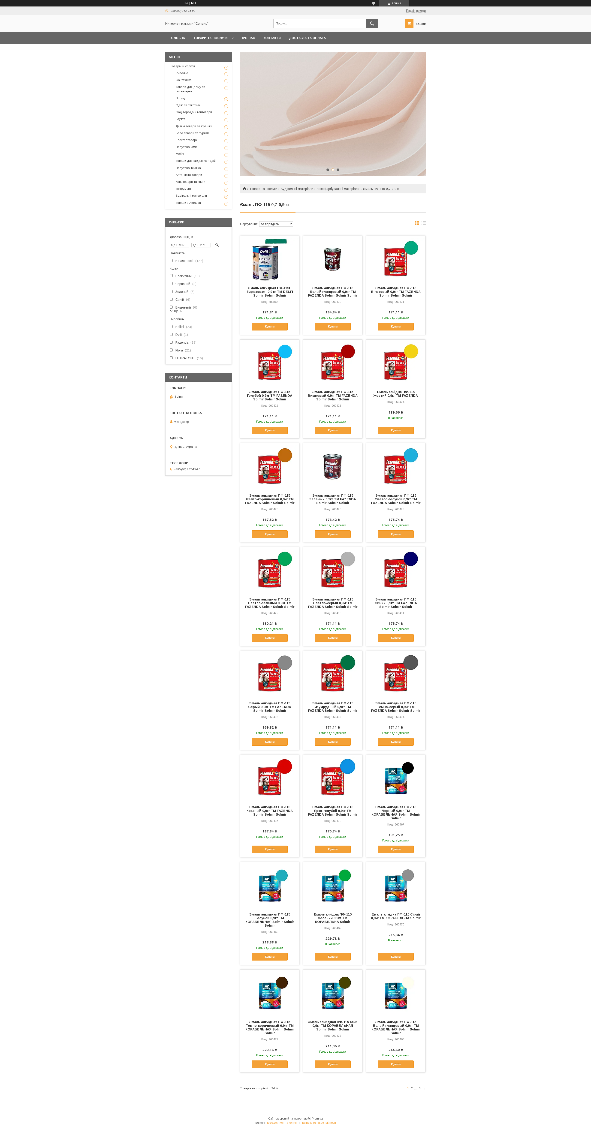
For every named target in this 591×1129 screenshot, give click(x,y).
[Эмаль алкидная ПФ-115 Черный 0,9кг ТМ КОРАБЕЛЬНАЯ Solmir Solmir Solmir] (395, 778)
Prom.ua (317, 1118)
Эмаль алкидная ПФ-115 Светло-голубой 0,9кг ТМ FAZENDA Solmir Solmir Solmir (396, 499)
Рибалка (182, 73)
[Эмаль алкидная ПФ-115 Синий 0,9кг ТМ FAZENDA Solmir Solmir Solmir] (395, 570)
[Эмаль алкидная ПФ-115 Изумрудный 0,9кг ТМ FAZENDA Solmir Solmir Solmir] (332, 674)
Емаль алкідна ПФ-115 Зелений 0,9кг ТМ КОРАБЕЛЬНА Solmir (333, 918)
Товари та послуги (210, 38)
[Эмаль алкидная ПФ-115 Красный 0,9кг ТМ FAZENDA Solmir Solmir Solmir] (269, 778)
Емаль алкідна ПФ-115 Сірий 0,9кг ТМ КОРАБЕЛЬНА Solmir (396, 916)
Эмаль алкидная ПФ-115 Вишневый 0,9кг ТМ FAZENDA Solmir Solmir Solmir (333, 395)
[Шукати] (372, 23)
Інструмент (183, 188)
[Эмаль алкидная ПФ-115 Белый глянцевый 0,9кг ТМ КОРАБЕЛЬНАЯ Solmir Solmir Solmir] (395, 993)
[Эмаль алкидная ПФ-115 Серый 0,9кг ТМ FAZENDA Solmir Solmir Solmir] (269, 674)
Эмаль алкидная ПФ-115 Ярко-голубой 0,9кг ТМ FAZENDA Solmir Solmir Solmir (333, 810)
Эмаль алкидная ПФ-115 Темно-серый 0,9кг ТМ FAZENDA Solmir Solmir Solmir (396, 706)
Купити (269, 326)
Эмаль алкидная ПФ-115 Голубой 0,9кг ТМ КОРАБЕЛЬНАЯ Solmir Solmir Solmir (269, 920)
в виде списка (424, 224)
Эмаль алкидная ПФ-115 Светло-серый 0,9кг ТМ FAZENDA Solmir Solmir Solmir (333, 603)
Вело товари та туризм (192, 133)
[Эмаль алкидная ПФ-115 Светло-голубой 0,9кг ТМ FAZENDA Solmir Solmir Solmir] (395, 466)
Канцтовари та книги (190, 181)
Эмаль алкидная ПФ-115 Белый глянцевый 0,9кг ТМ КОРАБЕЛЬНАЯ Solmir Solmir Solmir (395, 1027)
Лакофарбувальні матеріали (338, 189)
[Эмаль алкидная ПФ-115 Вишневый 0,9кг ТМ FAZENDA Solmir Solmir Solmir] (332, 363)
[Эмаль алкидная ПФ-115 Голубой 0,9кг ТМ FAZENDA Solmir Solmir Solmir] (269, 363)
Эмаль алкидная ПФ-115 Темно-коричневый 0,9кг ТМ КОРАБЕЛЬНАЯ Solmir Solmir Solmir (269, 1027)
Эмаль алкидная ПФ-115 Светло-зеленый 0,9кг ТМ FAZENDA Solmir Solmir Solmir (270, 603)
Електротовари (187, 140)
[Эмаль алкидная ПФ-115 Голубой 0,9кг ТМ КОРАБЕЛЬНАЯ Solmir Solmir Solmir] (269, 885)
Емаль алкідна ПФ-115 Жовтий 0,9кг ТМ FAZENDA (396, 393)
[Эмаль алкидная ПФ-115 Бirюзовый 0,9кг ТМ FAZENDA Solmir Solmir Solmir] (395, 259)
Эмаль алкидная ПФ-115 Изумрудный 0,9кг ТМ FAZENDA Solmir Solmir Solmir (333, 706)
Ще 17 (178, 311)
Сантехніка (184, 80)
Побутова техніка (188, 168)
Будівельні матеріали (297, 189)
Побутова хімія (186, 147)
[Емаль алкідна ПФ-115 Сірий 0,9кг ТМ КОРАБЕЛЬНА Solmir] (395, 885)
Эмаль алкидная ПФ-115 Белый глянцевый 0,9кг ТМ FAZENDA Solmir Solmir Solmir (333, 291)
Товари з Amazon (188, 202)
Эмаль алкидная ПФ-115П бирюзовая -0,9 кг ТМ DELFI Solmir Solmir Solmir (270, 291)
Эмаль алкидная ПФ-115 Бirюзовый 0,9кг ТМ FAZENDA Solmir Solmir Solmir (396, 291)
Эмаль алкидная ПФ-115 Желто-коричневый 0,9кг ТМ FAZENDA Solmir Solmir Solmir (270, 499)
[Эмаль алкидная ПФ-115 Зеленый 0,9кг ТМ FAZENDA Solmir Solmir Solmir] (332, 466)
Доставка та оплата (307, 38)
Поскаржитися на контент (282, 1122)
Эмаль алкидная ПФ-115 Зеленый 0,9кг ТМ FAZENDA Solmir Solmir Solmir (332, 499)
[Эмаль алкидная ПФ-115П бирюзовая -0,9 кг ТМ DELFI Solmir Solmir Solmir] (269, 259)
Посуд (180, 98)
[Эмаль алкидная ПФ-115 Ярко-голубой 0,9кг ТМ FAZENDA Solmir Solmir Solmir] (332, 778)
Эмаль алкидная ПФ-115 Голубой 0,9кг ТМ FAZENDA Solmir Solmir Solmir (269, 395)
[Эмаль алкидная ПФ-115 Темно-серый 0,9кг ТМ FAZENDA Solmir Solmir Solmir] (395, 674)
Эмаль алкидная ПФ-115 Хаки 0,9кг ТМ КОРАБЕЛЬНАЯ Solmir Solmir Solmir (332, 1025)
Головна (177, 38)
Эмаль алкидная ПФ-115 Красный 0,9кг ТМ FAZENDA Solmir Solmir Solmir (270, 810)
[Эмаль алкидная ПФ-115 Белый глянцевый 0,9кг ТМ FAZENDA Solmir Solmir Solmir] (332, 259)
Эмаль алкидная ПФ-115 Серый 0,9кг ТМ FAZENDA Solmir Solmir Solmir (269, 706)
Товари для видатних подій (196, 160)
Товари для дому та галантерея (190, 89)
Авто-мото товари (189, 175)
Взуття (180, 119)
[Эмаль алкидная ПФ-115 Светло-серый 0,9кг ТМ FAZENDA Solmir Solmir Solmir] (332, 570)
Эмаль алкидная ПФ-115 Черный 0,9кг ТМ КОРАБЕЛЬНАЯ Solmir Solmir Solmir (395, 812)
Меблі (180, 154)
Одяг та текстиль (188, 105)
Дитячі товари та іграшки (194, 126)
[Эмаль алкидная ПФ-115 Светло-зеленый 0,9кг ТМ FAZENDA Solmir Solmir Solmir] (269, 570)
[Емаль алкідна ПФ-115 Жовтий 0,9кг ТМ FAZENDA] (395, 363)
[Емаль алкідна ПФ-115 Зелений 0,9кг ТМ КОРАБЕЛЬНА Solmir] (332, 885)
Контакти (272, 38)
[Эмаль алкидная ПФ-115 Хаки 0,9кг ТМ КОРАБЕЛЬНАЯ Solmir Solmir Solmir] (332, 993)
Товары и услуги (182, 66)
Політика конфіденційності (318, 1122)
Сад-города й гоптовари (194, 112)
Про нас (248, 38)
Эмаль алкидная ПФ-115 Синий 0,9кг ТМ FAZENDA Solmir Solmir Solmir (396, 603)
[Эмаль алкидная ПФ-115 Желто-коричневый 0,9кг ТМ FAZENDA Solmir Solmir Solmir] (269, 466)
